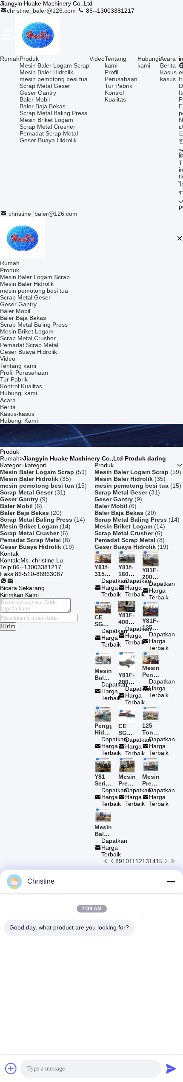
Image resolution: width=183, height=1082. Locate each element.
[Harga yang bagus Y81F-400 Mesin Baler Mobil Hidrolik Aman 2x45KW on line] (126, 605)
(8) (35, 540)
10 (125, 861)
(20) (31, 512)
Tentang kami (115, 62)
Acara (168, 58)
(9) (24, 499)
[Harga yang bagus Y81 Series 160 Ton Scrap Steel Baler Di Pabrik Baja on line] (103, 764)
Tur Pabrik (118, 85)
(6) (21, 506)
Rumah (10, 58)
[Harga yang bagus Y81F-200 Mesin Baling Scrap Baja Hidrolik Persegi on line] (126, 661)
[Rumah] (22, 238)
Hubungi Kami (19, 420)
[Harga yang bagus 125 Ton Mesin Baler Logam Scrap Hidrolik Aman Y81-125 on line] (150, 713)
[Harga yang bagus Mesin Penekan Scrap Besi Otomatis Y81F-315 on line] (150, 657)
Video (97, 58)
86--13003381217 (109, 10)
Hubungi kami (148, 62)
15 (159, 861)
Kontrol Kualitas (115, 96)
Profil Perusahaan (121, 75)
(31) (33, 492)
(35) (35, 478)
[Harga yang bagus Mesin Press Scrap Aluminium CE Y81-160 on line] (126, 764)
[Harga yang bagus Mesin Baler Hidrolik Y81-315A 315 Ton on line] (103, 814)
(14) (42, 519)
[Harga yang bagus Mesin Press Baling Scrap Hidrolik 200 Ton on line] (150, 764)
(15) (43, 485)
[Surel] (10, 581)
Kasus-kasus (169, 75)
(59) (43, 472)
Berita (168, 65)
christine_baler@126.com (42, 10)
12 (138, 861)
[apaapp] (3, 581)
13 (145, 861)
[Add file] (11, 1068)
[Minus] (171, 881)
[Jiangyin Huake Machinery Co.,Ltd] (37, 34)
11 (132, 861)
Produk (29, 58)
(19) (37, 546)
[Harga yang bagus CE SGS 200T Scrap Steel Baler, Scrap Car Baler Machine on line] (126, 713)
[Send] (171, 1068)
